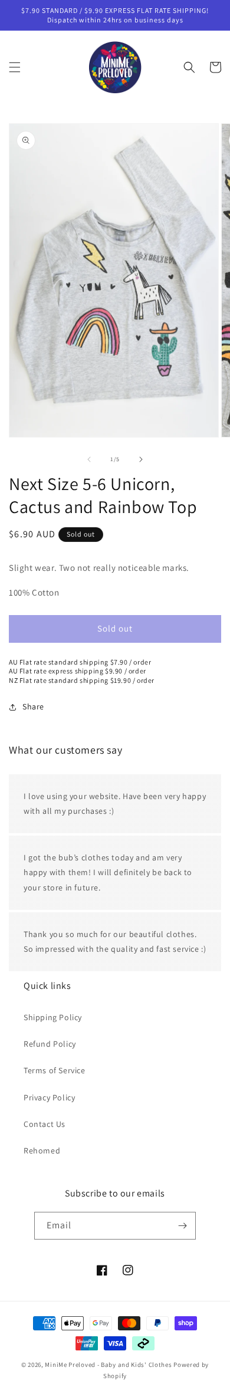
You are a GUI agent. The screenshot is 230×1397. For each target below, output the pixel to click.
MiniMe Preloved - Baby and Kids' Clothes (108, 1364)
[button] (15, 67)
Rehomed (42, 1150)
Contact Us (44, 1124)
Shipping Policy (53, 1017)
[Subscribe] (182, 1226)
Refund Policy (50, 1043)
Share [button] (33, 706)
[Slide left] (89, 459)
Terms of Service (55, 1070)
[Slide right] (141, 459)
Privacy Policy (49, 1097)
